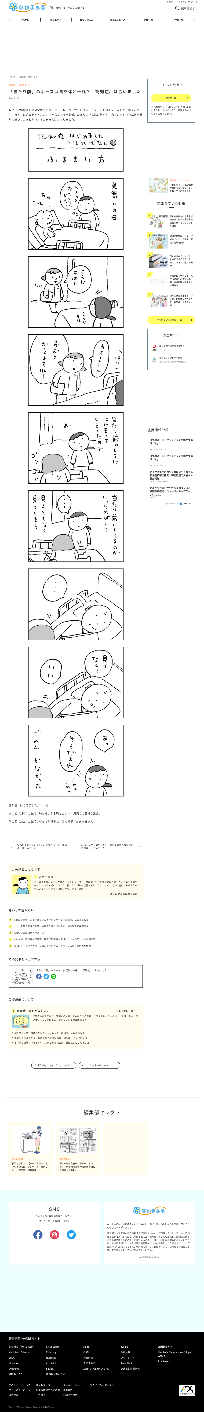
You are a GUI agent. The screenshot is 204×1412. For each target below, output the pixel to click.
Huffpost (51, 1357)
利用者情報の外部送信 (48, 1390)
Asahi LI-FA (126, 1363)
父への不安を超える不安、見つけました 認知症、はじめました (42, 846)
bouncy (50, 1368)
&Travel (25, 1352)
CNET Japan (52, 1346)
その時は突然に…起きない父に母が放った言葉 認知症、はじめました (51, 1042)
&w (16, 1352)
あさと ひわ (46, 877)
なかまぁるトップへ (100, 1065)
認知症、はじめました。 (21, 85)
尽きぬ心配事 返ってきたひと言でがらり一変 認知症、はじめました (51, 919)
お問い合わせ (70, 1395)
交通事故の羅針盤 (130, 1368)
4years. (124, 1346)
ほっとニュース (117, 19)
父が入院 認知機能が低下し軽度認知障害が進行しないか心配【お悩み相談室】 (56, 939)
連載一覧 (148, 19)
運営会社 (13, 1395)
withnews (14, 1368)
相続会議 (125, 1352)
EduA (12, 1357)
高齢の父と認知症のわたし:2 (30, 932)
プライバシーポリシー (21, 1390)
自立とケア (55, 19)
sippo (86, 1346)
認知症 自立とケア (179, 180)
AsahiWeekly (165, 1361)
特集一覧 (179, 19)
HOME (25, 19)
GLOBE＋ (88, 1352)
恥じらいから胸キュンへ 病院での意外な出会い (70, 813)
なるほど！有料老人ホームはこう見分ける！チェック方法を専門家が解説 (52, 945)
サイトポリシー (71, 1385)
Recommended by (171, 503)
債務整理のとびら (55, 1374)
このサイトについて (149, 1256)
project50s (17, 1158)
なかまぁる (89, 1363)
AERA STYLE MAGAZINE (96, 1368)
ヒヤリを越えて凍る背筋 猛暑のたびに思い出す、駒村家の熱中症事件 (51, 926)
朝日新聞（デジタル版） (22, 1346)
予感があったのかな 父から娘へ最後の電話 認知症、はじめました (50, 1037)
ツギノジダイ (128, 1357)
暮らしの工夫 (86, 19)
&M (10, 1352)
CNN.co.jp (51, 1352)
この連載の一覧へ (126, 1010)
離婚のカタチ (16, 1374)
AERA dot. (51, 1363)
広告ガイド (42, 1395)
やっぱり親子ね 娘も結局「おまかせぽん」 (67, 821)
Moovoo (13, 1363)
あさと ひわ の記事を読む (123, 893)
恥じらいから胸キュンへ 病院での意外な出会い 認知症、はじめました (108, 846)
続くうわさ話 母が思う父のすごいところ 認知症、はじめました (49, 1032)
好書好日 (88, 1357)
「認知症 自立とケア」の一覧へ (54, 1065)
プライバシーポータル (102, 1385)
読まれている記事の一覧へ (171, 319)
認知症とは (170, 98)
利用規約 (68, 1390)
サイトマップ (43, 1385)
